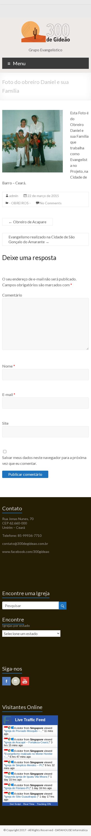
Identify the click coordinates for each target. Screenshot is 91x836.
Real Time (28, 804)
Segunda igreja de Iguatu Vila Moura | (27, 776)
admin (13, 196)
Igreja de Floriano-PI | (17, 788)
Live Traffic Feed (30, 720)
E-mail (8, 394)
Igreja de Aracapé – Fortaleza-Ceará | (27, 742)
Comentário (12, 295)
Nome (8, 366)
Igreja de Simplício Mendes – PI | (24, 765)
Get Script (15, 804)
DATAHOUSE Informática (71, 830)
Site (5, 423)
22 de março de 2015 (43, 196)
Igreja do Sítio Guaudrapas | (21, 796)
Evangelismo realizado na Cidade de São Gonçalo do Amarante (41, 239)
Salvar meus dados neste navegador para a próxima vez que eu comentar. (44, 460)
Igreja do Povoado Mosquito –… (23, 730)
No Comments (51, 203)
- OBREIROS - (20, 203)
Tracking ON (44, 804)
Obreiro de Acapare (27, 221)
